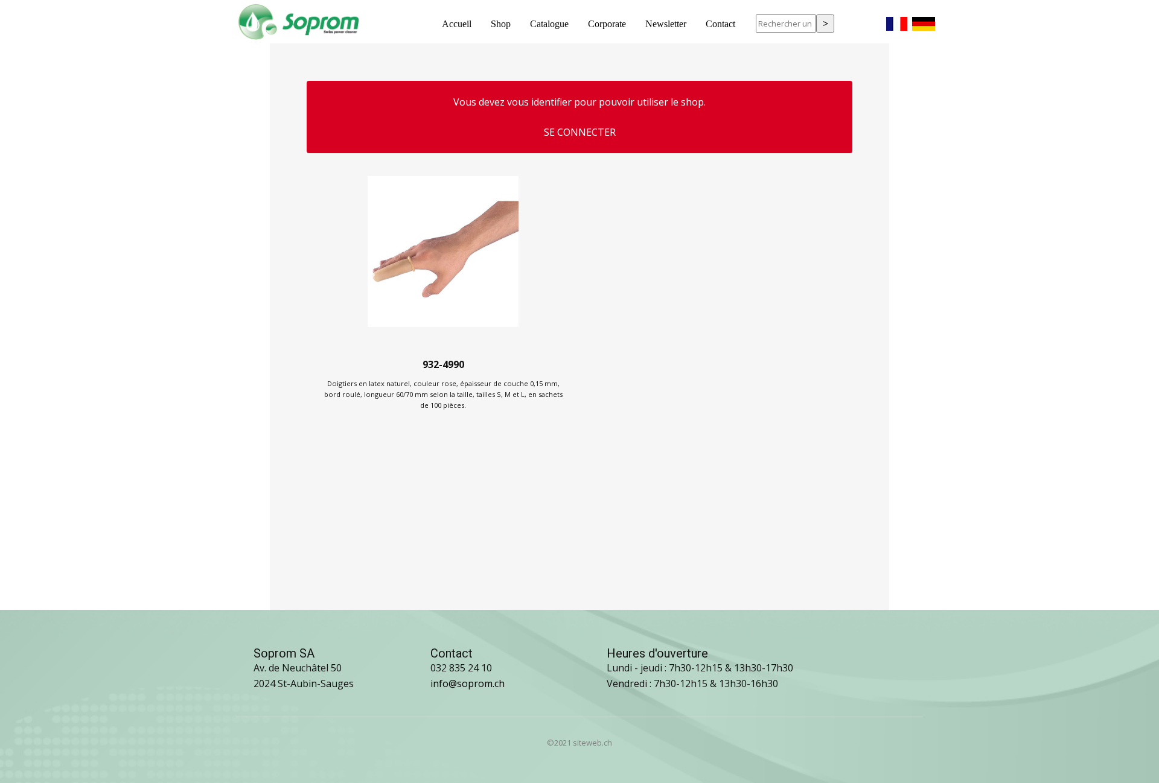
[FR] (896, 20)
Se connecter (580, 132)
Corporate (607, 24)
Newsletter (665, 24)
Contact (720, 24)
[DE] (923, 20)
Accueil (456, 24)
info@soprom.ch (467, 683)
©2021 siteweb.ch (579, 742)
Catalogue (549, 24)
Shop (501, 24)
